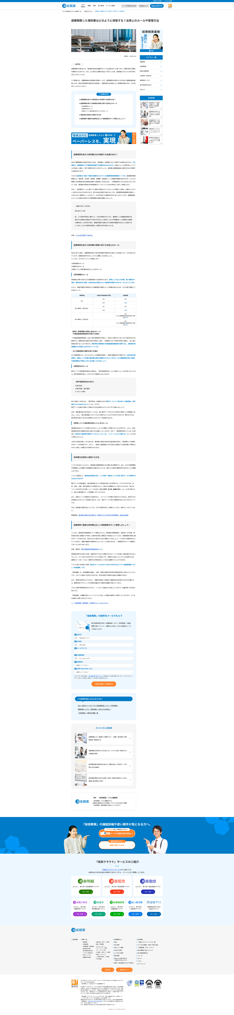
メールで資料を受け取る (129, 6)
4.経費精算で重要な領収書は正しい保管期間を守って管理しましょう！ (102, 119)
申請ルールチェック (101, 954)
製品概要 (75, 940)
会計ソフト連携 (118, 948)
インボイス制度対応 (88, 953)
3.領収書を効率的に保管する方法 (90, 115)
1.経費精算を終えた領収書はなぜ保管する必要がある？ (97, 100)
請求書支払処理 (86, 948)
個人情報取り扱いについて (145, 950)
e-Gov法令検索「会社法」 (84, 235)
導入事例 (101, 6)
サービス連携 (110, 6)
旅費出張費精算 (144, 71)
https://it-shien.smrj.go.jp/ (95, 1001)
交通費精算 (143, 66)
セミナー (140, 958)
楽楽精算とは (118, 940)
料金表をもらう (143, 6)
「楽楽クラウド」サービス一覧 (146, 942)
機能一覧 (84, 940)
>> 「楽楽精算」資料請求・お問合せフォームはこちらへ (90, 603)
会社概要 (140, 940)
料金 (94, 6)
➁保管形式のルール (87, 109)
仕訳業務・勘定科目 (145, 76)
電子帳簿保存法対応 (145, 85)
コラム (139, 961)
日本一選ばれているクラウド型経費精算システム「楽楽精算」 (98, 706)
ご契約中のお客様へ (158, 1)
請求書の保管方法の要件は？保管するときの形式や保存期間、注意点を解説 (103, 515)
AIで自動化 (83, 6)
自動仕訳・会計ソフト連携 (102, 942)
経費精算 (77, 64)
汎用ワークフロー (87, 955)
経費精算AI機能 (87, 957)
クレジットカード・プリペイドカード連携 (101, 947)
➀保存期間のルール (87, 106)
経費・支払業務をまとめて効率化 (123, 963)
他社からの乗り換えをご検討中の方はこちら (156, 6)
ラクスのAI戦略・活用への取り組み (148, 945)
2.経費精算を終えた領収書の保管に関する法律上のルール (98, 103)
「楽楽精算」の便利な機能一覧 (88, 713)
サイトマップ (141, 964)
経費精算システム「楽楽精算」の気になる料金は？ (94, 709)
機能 (89, 6)
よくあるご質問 (168, 1)
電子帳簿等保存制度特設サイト (92, 549)
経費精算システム (145, 80)
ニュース (140, 956)
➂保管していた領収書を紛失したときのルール (94, 111)
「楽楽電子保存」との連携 (102, 957)
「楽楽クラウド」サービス (111, 870)
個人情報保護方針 (143, 953)
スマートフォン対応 (101, 950)
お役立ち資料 (118, 950)
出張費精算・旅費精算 (88, 946)
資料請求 (107, 970)
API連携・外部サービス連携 (103, 952)
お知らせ (142, 90)
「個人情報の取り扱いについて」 (95, 676)
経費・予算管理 (100, 944)
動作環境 (116, 956)
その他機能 (99, 959)
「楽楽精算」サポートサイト (146, 948)
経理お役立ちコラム (88, 11)
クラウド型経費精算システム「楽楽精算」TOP (71, 11)
